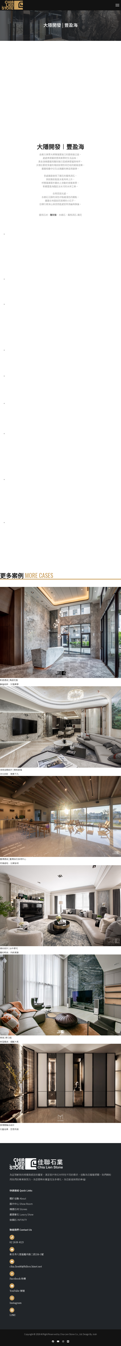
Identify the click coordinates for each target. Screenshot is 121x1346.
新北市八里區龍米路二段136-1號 (27, 1254)
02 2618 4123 (17, 1242)
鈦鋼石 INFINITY (18, 1220)
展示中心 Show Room (21, 1204)
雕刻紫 (53, 214)
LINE (12, 1315)
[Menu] (117, 5)
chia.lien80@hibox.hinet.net (26, 1266)
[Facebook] (52, 1341)
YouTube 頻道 (17, 1290)
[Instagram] (63, 1341)
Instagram (16, 1303)
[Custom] (68, 1341)
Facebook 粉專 (18, 1278)
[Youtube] (58, 1341)
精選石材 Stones (18, 1209)
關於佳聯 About (18, 1198)
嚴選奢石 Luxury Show (21, 1214)
